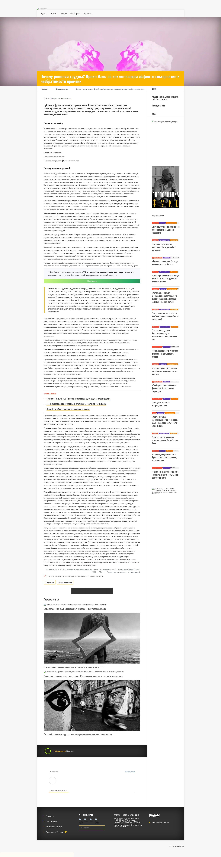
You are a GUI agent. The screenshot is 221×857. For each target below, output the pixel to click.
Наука (154, 413)
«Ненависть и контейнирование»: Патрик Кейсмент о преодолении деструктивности (165, 474)
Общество (169, 450)
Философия (166, 381)
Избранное (155, 223)
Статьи (53, 13)
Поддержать (92, 281)
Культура (162, 223)
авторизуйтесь (130, 772)
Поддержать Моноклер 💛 (56, 832)
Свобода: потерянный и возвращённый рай (161, 404)
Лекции (63, 13)
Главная (44, 89)
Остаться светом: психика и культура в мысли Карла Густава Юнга (165, 440)
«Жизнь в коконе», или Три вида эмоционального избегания (165, 263)
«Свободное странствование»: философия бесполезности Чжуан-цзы (164, 388)
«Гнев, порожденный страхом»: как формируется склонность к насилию (164, 370)
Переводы (87, 13)
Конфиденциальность (160, 822)
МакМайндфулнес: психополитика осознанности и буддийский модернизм (165, 229)
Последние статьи (62, 89)
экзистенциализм (65, 582)
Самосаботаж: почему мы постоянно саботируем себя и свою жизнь (163, 246)
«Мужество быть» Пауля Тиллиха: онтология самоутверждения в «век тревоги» (78, 398)
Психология (67, 98)
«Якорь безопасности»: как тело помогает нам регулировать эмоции (165, 353)
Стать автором (51, 821)
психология (49, 582)
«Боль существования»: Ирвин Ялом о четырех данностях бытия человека (76, 403)
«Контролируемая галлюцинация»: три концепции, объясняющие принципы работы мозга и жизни (165, 421)
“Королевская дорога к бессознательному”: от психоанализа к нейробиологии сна (164, 335)
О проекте (50, 816)
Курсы (43, 13)
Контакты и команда (54, 827)
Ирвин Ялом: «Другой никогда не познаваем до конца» (68, 408)
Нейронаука (155, 289)
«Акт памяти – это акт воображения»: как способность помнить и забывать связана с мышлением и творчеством (164, 297)
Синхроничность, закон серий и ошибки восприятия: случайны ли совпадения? (165, 316)
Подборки (75, 13)
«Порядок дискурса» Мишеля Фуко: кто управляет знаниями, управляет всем (164, 457)
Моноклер (70, 751)
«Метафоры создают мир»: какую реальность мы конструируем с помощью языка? (165, 278)
